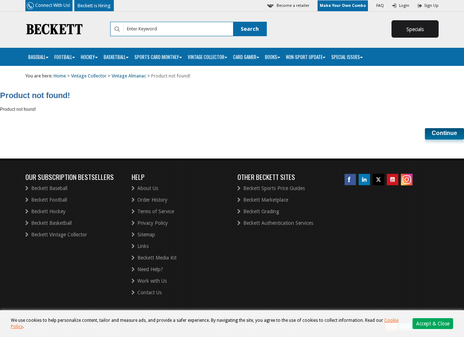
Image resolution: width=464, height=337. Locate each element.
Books (271, 56)
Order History (152, 200)
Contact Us (149, 292)
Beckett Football (49, 200)
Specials (415, 29)
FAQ (380, 5)
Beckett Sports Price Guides (274, 188)
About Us (147, 188)
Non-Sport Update (304, 56)
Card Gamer (244, 56)
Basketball (115, 56)
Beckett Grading (261, 211)
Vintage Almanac (129, 76)
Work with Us (152, 281)
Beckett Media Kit (157, 258)
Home (60, 76)
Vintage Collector (206, 56)
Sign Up (431, 5)
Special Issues (345, 56)
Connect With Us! (52, 5)
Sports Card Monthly (156, 56)
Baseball (37, 56)
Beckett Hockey (48, 211)
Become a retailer (293, 5)
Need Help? (150, 269)
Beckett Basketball (51, 223)
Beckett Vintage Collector (59, 234)
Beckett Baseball (49, 188)
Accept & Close (433, 324)
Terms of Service (155, 211)
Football (63, 56)
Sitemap (146, 234)
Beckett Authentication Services (278, 223)
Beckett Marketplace (265, 200)
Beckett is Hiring (94, 5)
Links (143, 246)
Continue (444, 133)
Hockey (88, 56)
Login (404, 5)
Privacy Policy (152, 223)
